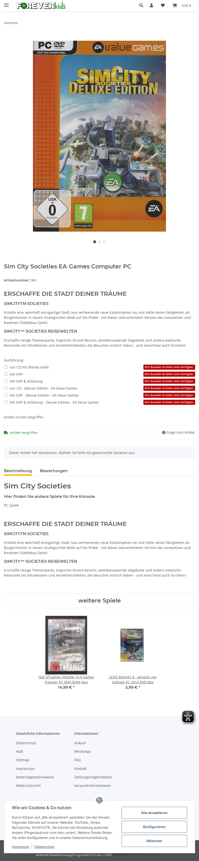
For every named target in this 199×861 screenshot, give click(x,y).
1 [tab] (94, 241)
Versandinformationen (92, 785)
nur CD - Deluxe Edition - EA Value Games (102, 388)
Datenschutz (44, 847)
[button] (142, 5)
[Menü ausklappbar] (6, 3)
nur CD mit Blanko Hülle (102, 367)
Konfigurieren (154, 827)
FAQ (77, 760)
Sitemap (22, 760)
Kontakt (80, 768)
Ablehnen (154, 841)
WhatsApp (82, 751)
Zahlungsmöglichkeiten (93, 777)
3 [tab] (104, 241)
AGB (19, 751)
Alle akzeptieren (154, 813)
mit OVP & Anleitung (102, 381)
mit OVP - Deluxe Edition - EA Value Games (102, 395)
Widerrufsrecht (28, 785)
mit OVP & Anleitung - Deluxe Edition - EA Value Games (102, 402)
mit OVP (102, 374)
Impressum (20, 847)
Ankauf (80, 743)
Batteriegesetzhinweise (35, 777)
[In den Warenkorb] (8, 38)
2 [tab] (99, 241)
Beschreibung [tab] (18, 471)
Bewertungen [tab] (54, 471)
